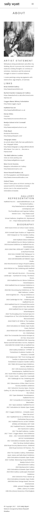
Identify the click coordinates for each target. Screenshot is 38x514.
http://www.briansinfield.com (13, 89)
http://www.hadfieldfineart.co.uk (14, 110)
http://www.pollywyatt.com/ (13, 136)
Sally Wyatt (25, 506)
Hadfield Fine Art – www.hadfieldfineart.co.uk (19, 201)
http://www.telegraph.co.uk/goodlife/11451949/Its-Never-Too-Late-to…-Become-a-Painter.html (19, 149)
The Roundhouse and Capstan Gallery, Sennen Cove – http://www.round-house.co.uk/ (21, 213)
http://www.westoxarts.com (13, 169)
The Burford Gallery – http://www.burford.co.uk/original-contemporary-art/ (23, 206)
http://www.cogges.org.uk (12, 104)
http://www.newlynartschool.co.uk (15, 127)
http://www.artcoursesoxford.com (15, 118)
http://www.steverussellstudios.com (16, 177)
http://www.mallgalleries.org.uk (14, 160)
